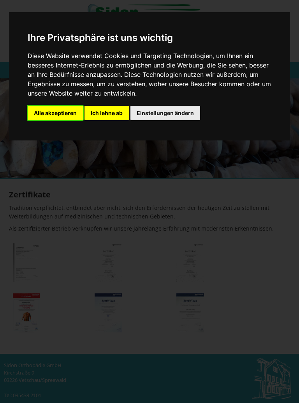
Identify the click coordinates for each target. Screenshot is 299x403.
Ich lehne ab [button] (107, 113)
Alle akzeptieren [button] (55, 113)
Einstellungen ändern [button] (165, 113)
